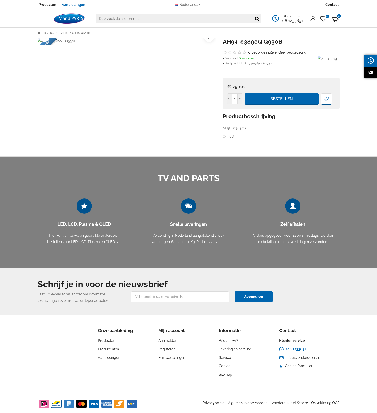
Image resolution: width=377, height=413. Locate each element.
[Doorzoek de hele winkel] (257, 18)
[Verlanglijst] (326, 98)
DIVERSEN (51, 33)
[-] (229, 99)
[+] (239, 99)
